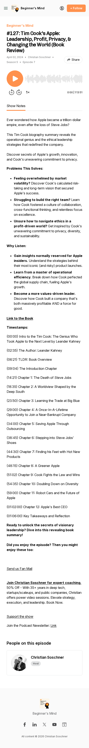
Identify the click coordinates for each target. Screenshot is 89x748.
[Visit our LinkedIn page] (34, 724)
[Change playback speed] (28, 92)
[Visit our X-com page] (44, 724)
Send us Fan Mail (19, 569)
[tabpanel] (44, 374)
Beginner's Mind (32, 8)
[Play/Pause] (15, 78)
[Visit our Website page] (64, 724)
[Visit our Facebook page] (25, 724)
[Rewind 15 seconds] (11, 92)
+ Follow (76, 8)
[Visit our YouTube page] (54, 724)
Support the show (20, 616)
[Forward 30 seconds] (19, 92)
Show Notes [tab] (16, 106)
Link (54, 625)
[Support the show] (61, 8)
